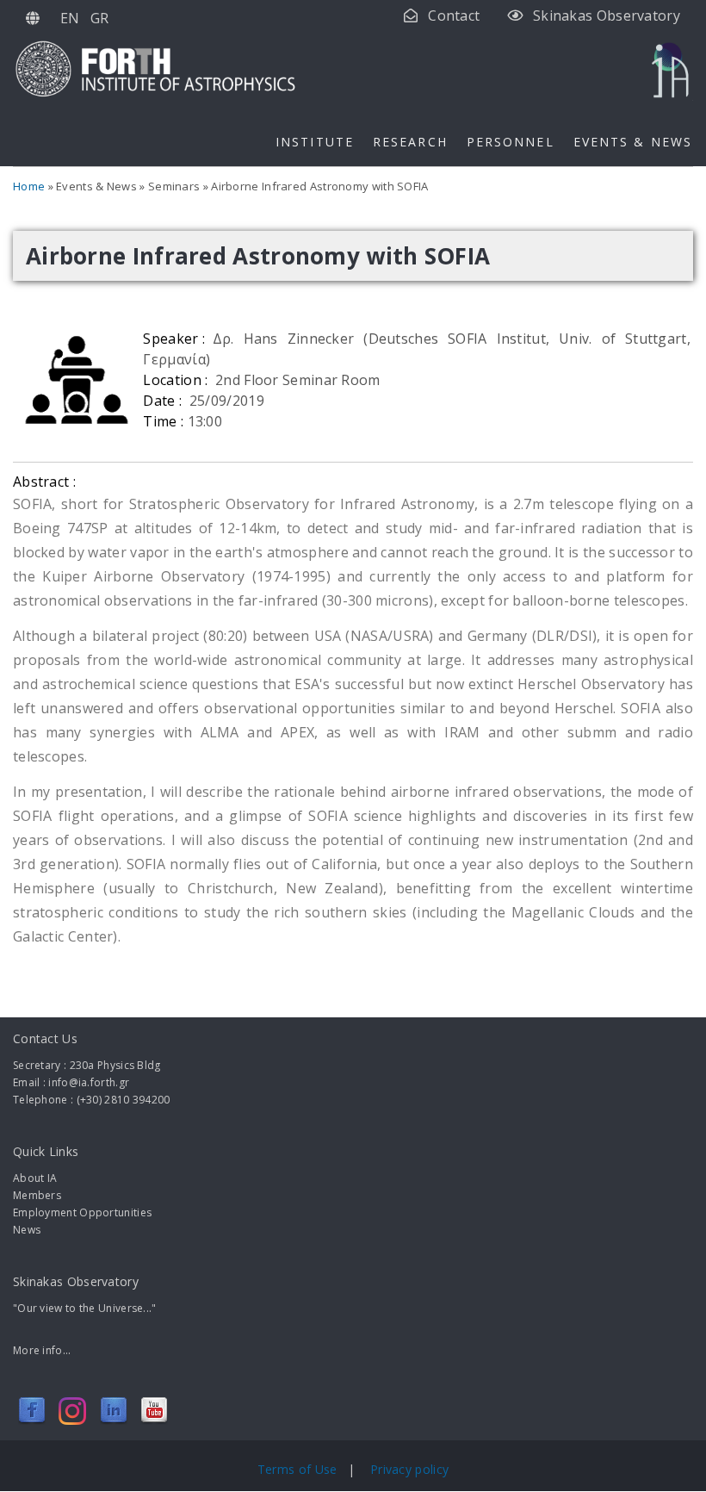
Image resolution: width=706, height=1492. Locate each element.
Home (29, 186)
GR (99, 18)
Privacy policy (409, 1469)
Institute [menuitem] (315, 142)
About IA (35, 1178)
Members (37, 1195)
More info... (42, 1350)
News (26, 1229)
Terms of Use (299, 1469)
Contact (454, 15)
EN (70, 18)
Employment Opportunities (82, 1212)
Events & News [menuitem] (632, 142)
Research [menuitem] (410, 142)
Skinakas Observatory (606, 15)
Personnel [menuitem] (510, 142)
